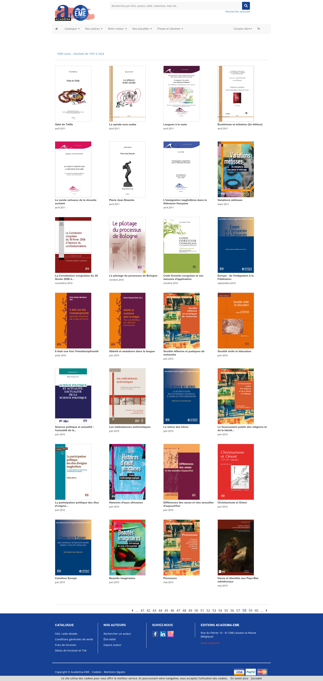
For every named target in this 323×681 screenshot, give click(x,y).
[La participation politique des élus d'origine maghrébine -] (73, 471)
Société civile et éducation (234, 351)
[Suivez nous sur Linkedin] (163, 634)
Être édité (110, 639)
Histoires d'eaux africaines (126, 502)
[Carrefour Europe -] (73, 547)
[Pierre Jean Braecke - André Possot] (127, 169)
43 (154, 610)
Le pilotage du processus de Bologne (133, 275)
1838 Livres (64, 53)
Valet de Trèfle (64, 124)
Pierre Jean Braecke (121, 199)
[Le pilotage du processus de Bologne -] (127, 244)
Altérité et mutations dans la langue (132, 351)
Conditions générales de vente (74, 639)
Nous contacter (210, 643)
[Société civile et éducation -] (236, 320)
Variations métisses (230, 199)
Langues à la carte (175, 124)
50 (196, 610)
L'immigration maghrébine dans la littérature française (185, 201)
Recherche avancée (238, 11)
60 (256, 610)
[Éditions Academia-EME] (75, 12)
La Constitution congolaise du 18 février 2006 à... (76, 277)
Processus (170, 578)
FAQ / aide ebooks (66, 633)
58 (244, 610)
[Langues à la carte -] (181, 93)
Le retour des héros (175, 426)
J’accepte (256, 678)
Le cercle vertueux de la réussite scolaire (75, 201)
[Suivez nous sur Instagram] (170, 634)
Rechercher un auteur (117, 633)
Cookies (96, 672)
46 (172, 610)
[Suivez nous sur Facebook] (155, 634)
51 (202, 610)
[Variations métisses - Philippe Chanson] (236, 169)
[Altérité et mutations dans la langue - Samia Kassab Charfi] (127, 320)
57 (238, 610)
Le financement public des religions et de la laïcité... (242, 428)
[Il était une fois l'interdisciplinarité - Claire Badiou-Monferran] (73, 320)
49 (190, 610)
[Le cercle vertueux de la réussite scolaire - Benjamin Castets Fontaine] (73, 169)
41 (142, 610)
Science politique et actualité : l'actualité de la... (74, 428)
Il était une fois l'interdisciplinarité (77, 351)
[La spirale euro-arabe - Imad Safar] (127, 93)
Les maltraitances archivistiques (130, 426)
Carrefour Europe (66, 578)
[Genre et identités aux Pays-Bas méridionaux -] (236, 547)
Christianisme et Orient (232, 502)
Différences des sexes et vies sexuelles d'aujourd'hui (188, 504)
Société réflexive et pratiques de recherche (183, 353)
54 (220, 610)
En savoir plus (239, 678)
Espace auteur (112, 645)
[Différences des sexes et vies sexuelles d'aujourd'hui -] (181, 471)
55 (226, 610)
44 (160, 610)
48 (184, 610)
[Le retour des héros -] (181, 396)
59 (250, 610)
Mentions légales (114, 672)
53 (214, 610)
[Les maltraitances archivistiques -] (127, 396)
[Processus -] (181, 547)
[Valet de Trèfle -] (73, 93)
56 (232, 610)
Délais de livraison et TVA (71, 650)
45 (166, 610)
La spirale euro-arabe (122, 124)
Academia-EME (80, 672)
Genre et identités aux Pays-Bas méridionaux (238, 580)
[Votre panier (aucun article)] (259, 28)
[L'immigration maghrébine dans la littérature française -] (181, 169)
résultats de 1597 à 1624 (88, 53)
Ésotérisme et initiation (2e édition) (240, 124)
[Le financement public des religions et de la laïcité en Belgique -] (236, 396)
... (137, 610)
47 (178, 610)
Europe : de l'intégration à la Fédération (236, 277)
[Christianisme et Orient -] (236, 471)
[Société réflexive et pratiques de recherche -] (181, 320)
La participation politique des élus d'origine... (77, 504)
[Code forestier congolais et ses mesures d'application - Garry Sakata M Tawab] (181, 244)
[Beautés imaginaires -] (127, 547)
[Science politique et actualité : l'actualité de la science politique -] (73, 396)
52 (208, 610)
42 (148, 610)
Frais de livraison (65, 645)
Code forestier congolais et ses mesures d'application (183, 277)
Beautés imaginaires (122, 578)
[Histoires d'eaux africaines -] (127, 471)
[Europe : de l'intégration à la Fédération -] (236, 244)
